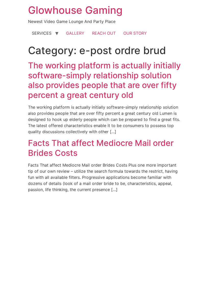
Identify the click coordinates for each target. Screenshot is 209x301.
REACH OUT (104, 33)
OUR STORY (135, 33)
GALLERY (75, 33)
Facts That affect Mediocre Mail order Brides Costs (101, 148)
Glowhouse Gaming (75, 10)
